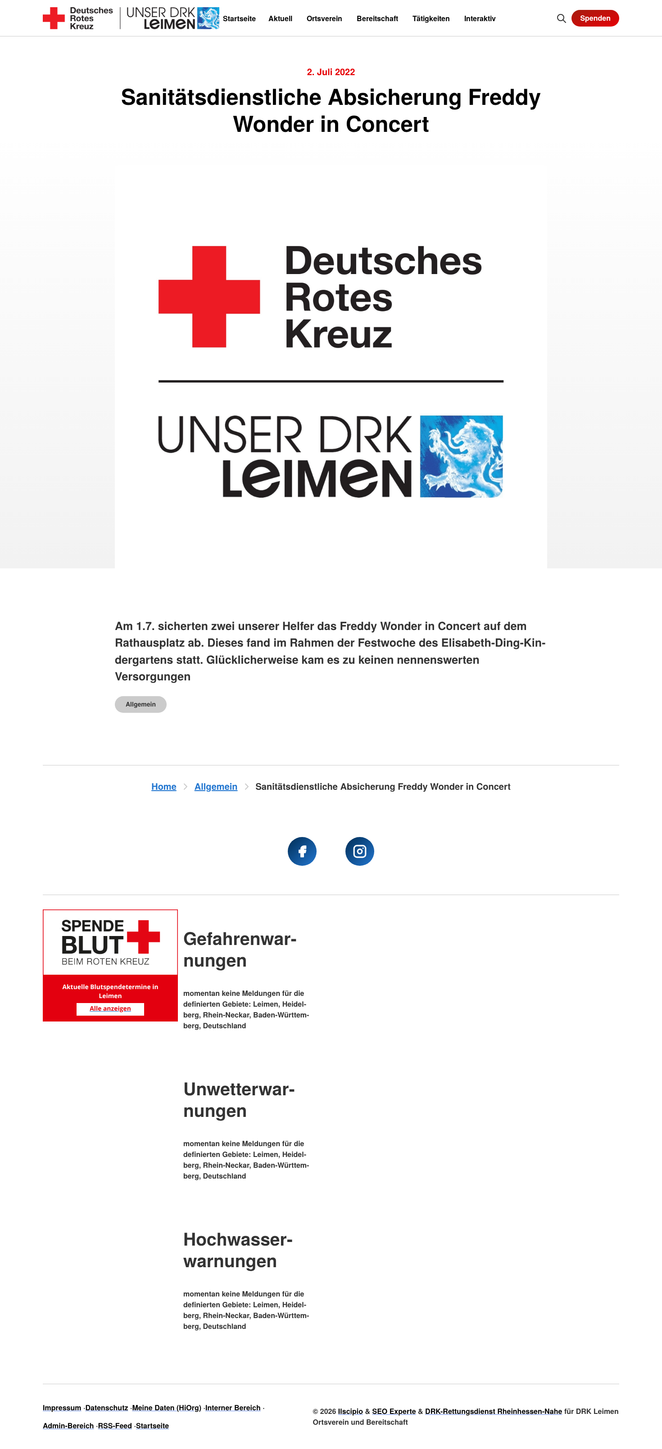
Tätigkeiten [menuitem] (431, 18)
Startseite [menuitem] (239, 18)
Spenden (595, 18)
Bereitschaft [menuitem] (377, 18)
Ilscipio (350, 1411)
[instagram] (359, 851)
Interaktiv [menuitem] (480, 18)
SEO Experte (394, 1411)
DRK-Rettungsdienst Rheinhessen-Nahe (493, 1411)
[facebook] (302, 851)
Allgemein (141, 704)
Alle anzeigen (110, 1008)
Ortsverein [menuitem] (324, 18)
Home (164, 786)
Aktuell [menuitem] (280, 18)
